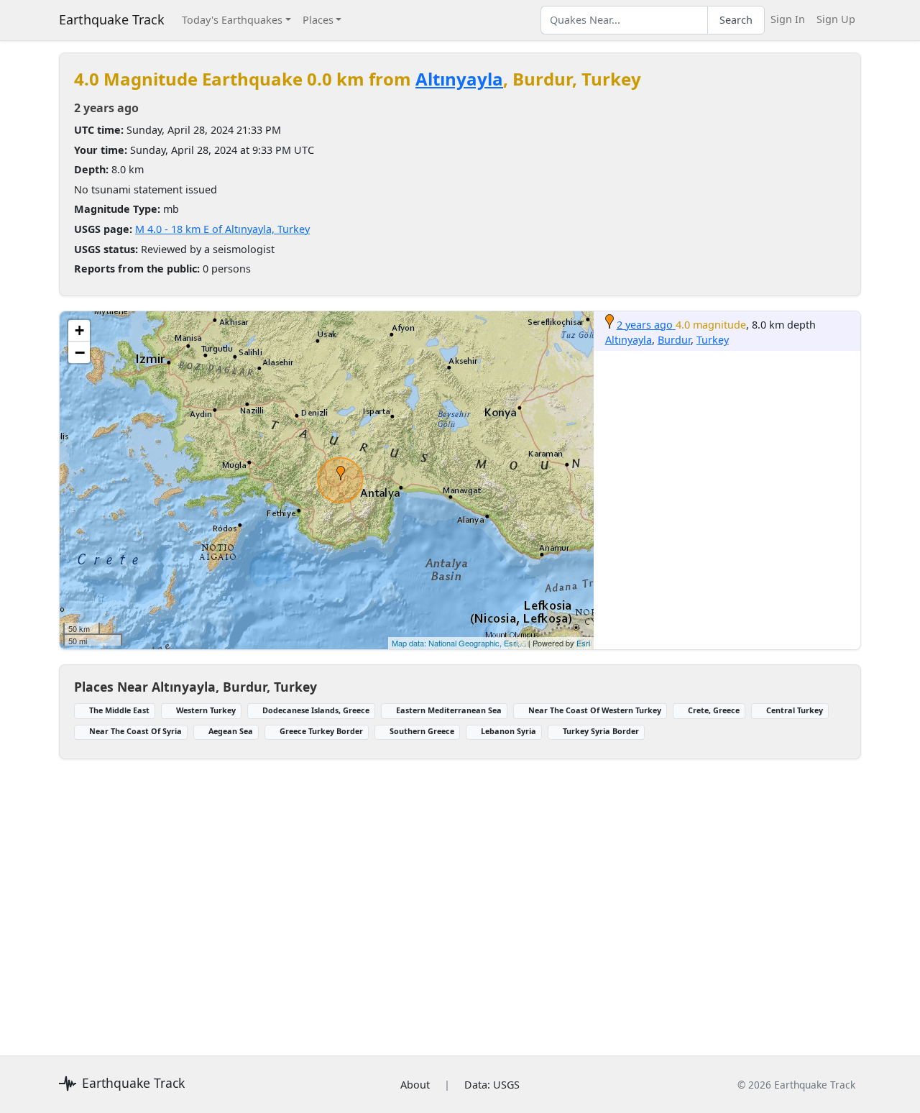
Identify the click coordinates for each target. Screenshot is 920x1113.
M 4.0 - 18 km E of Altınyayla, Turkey (222, 229)
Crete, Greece (714, 710)
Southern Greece (422, 730)
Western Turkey (206, 710)
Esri (583, 643)
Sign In (787, 19)
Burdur (674, 340)
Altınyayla (459, 79)
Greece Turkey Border (321, 730)
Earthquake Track (112, 19)
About (415, 1084)
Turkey (712, 340)
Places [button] (318, 20)
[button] (340, 473)
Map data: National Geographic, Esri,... (459, 643)
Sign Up (835, 19)
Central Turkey (794, 710)
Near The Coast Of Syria (135, 730)
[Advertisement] (460, 898)
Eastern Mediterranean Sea (449, 710)
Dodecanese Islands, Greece (315, 710)
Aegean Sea (230, 730)
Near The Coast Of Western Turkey (594, 710)
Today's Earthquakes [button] (232, 20)
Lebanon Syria (508, 730)
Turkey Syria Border (601, 730)
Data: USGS (492, 1084)
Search (736, 20)
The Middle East (119, 710)
